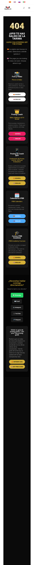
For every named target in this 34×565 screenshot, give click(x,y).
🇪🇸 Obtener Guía (17, 362)
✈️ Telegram (17, 319)
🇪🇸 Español (17, 94)
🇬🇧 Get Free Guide (17, 366)
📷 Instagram (17, 307)
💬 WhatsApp (17, 295)
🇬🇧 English (17, 99)
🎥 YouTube (17, 313)
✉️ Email (17, 301)
